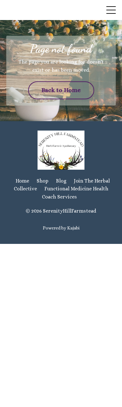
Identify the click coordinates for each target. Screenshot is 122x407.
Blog (61, 181)
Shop (42, 181)
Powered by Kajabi (61, 227)
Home (22, 181)
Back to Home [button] (61, 90)
